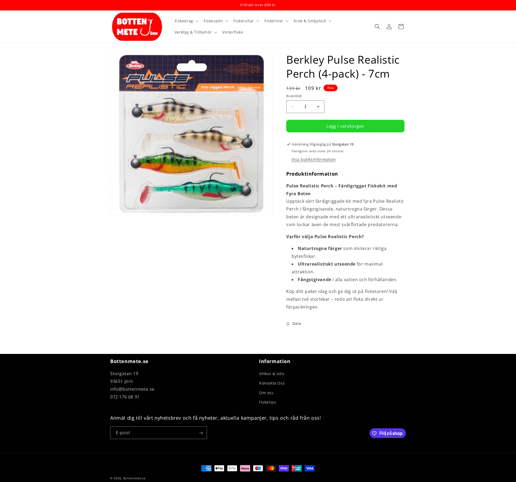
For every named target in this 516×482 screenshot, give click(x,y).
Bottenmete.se (134, 478)
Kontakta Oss (272, 383)
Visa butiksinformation (314, 159)
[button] (185, 21)
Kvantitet (294, 95)
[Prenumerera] (201, 433)
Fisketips (267, 402)
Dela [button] (296, 323)
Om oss (266, 392)
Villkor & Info (271, 373)
